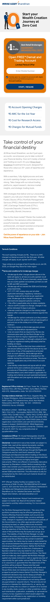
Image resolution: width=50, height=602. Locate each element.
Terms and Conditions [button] (15, 81)
